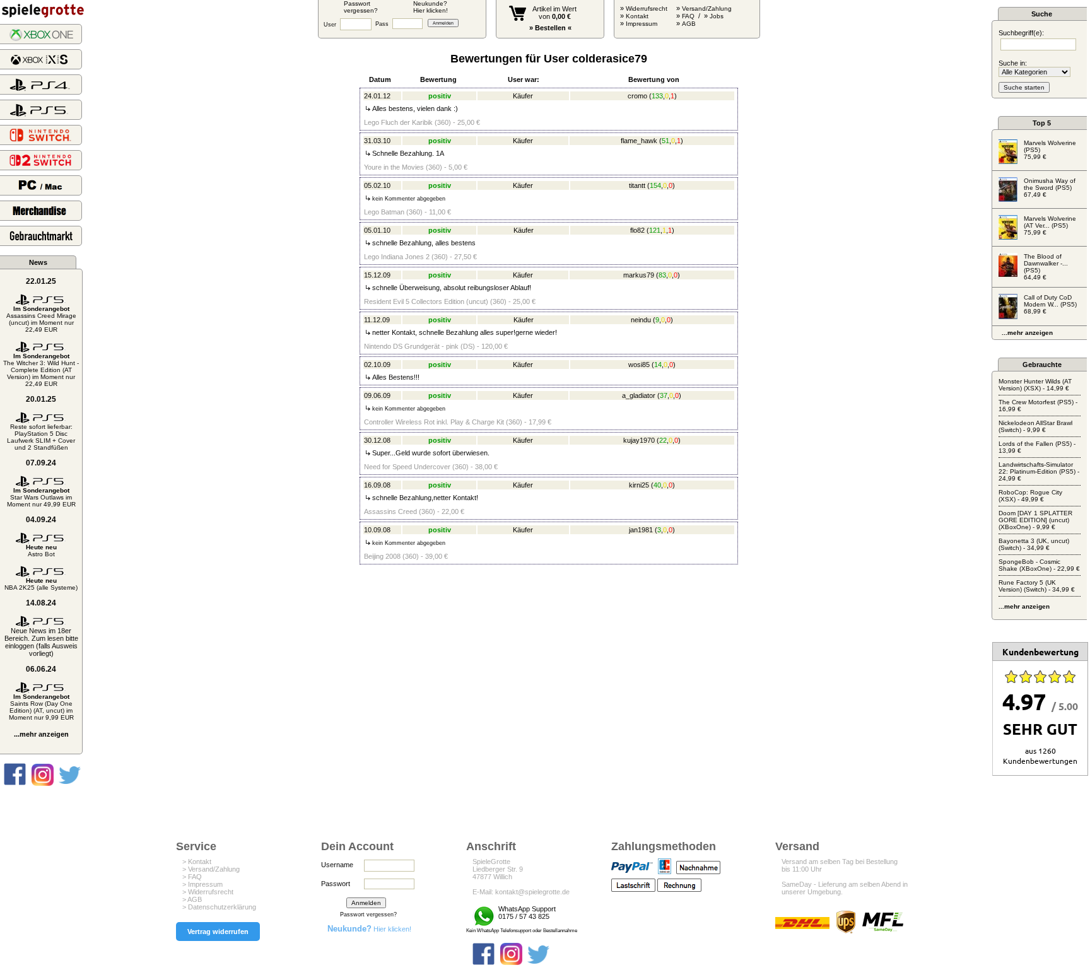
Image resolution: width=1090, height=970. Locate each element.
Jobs (717, 16)
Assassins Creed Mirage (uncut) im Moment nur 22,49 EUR (41, 319)
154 (655, 185)
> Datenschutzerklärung (219, 907)
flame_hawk (639, 140)
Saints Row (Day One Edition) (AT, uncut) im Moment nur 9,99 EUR (41, 707)
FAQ (688, 16)
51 (665, 140)
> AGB (192, 899)
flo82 (637, 230)
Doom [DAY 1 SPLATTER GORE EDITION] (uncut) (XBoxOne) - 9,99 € (1035, 520)
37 (663, 395)
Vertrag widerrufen (218, 931)
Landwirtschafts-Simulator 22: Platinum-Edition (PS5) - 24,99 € (1039, 471)
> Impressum (202, 884)
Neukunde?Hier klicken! (430, 7)
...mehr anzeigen (41, 734)
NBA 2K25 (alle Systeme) (41, 584)
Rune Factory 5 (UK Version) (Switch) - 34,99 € (1037, 586)
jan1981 (641, 530)
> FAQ (192, 876)
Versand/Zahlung (707, 8)
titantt (637, 185)
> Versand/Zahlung (211, 869)
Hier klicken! (369, 929)
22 (663, 440)
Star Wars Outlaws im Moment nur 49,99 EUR (41, 497)
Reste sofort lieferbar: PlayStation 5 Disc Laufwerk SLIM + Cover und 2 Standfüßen (41, 437)
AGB (689, 23)
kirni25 (639, 485)
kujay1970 (639, 440)
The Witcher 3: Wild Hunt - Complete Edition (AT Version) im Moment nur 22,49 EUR (41, 370)
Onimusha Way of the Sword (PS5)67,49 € (1049, 187)
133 (657, 96)
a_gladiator (638, 395)
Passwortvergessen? (361, 7)
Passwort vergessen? (368, 914)
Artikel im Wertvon (554, 12)
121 (654, 230)
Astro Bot (41, 551)
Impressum (641, 23)
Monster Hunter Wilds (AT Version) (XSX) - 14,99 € (1035, 385)
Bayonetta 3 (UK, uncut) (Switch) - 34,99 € (1034, 544)
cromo (637, 96)
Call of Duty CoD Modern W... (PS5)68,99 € (1050, 304)
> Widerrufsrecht (207, 892)
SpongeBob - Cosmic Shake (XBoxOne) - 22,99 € (1039, 565)
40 (657, 485)
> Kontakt (196, 861)
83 (662, 275)
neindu (641, 320)
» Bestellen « (550, 28)
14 (658, 364)
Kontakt (637, 16)
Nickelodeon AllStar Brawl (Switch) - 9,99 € (1035, 426)
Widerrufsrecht (646, 8)
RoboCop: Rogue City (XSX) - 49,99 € (1030, 496)
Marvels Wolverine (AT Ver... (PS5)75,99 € (1050, 225)
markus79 (638, 275)
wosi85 (639, 364)
